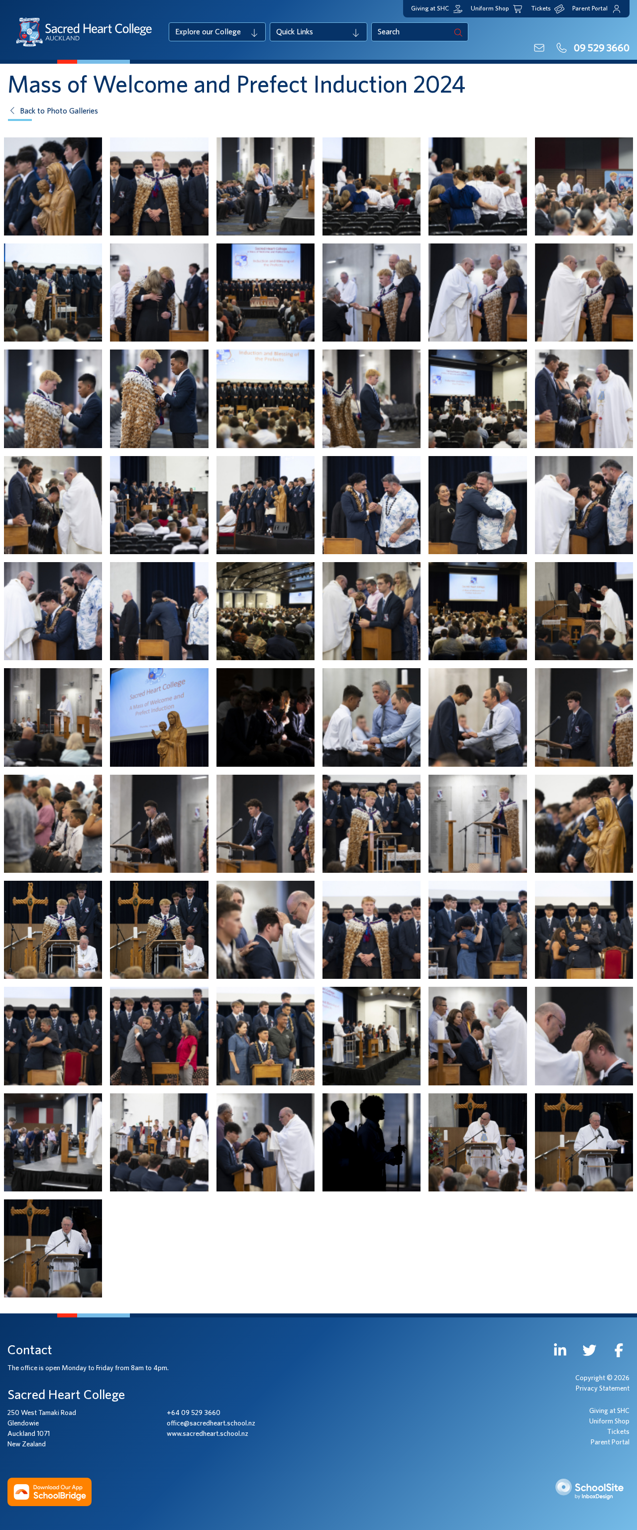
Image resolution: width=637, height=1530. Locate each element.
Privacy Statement (603, 1388)
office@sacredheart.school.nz (211, 1423)
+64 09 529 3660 (193, 1413)
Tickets (618, 1431)
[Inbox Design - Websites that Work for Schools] (591, 1492)
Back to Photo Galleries (58, 111)
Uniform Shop (609, 1421)
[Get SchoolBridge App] (49, 1492)
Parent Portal (610, 1442)
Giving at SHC (609, 1411)
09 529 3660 (601, 48)
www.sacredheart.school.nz (207, 1433)
